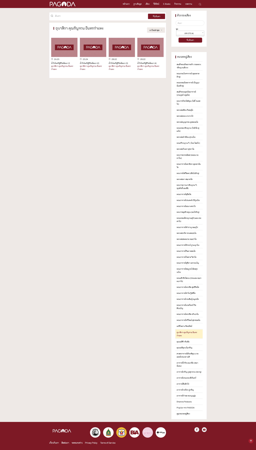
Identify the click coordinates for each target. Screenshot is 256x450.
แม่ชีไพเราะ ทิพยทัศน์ (184, 326)
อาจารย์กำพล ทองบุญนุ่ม (186, 395)
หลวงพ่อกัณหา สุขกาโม (185, 149)
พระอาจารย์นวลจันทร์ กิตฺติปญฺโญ (186, 306)
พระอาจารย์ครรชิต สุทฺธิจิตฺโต (188, 287)
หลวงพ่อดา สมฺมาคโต (184, 179)
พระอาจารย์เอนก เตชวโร (186, 206)
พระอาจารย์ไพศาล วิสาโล (186, 257)
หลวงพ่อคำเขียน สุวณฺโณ (186, 137)
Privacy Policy (91, 442)
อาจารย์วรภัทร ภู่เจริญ (185, 390)
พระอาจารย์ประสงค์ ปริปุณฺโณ (188, 200)
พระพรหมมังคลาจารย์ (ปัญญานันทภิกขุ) (188, 84)
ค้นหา (157, 16)
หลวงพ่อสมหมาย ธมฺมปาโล (186, 239)
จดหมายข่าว (77, 442)
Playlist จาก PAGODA (186, 407)
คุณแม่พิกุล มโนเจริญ (184, 347)
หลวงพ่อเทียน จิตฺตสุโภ (185, 110)
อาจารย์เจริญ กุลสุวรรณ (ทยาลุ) (189, 372)
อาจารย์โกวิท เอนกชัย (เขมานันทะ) (187, 364)
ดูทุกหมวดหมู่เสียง (183, 413)
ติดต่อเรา (65, 442)
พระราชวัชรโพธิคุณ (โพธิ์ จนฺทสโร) (188, 102)
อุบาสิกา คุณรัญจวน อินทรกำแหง (187, 334)
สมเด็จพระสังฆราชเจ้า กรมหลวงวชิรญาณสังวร (189, 66)
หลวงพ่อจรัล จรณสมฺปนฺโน (186, 233)
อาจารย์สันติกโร (183, 384)
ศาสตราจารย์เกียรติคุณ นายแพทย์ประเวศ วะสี (187, 355)
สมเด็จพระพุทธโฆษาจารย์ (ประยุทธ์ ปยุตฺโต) (186, 93)
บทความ (188, 4)
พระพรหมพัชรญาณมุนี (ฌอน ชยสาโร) (189, 219)
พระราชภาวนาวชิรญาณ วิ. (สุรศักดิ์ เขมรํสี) (187, 186)
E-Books (166, 4)
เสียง (147, 4)
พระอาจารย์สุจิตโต (184, 194)
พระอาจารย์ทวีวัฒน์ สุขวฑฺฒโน (188, 320)
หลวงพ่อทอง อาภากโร (185, 116)
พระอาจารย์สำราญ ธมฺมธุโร (187, 227)
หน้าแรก (126, 4)
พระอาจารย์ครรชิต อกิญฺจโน (188, 314)
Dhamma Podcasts (184, 401)
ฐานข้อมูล (137, 4)
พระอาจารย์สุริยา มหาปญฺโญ (188, 263)
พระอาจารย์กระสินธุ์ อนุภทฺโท (188, 299)
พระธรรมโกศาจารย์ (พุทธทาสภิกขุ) (188, 75)
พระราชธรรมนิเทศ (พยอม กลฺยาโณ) (187, 156)
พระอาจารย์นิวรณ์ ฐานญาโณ (188, 245)
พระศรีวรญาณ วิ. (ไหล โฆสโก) (188, 143)
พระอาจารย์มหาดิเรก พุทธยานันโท (189, 165)
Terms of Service (107, 442)
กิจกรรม (177, 4)
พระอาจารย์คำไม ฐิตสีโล (186, 293)
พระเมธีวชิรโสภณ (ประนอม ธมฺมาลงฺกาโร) (189, 279)
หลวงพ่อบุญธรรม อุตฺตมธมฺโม (187, 122)
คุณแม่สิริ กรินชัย (183, 341)
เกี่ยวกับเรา (54, 442)
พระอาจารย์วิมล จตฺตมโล (186, 251)
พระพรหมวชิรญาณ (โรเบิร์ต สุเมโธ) (188, 129)
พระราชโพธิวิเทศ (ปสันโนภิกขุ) (188, 173)
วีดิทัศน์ (156, 4)
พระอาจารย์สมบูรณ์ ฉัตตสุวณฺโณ (187, 270)
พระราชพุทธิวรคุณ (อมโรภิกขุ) (188, 212)
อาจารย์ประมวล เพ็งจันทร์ (186, 378)
